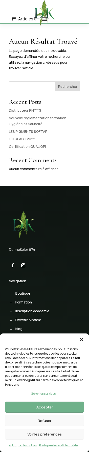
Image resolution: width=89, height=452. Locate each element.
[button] (81, 339)
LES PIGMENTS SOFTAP (28, 131)
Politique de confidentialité (58, 445)
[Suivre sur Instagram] (23, 265)
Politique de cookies (23, 445)
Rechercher (67, 86)
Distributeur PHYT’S (25, 110)
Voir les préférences (44, 434)
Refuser (44, 420)
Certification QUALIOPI (27, 146)
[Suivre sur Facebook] (13, 265)
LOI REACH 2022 (22, 138)
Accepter (44, 407)
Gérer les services (43, 394)
